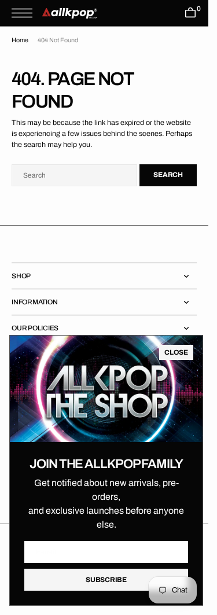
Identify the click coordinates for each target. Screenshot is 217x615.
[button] (25, 13)
